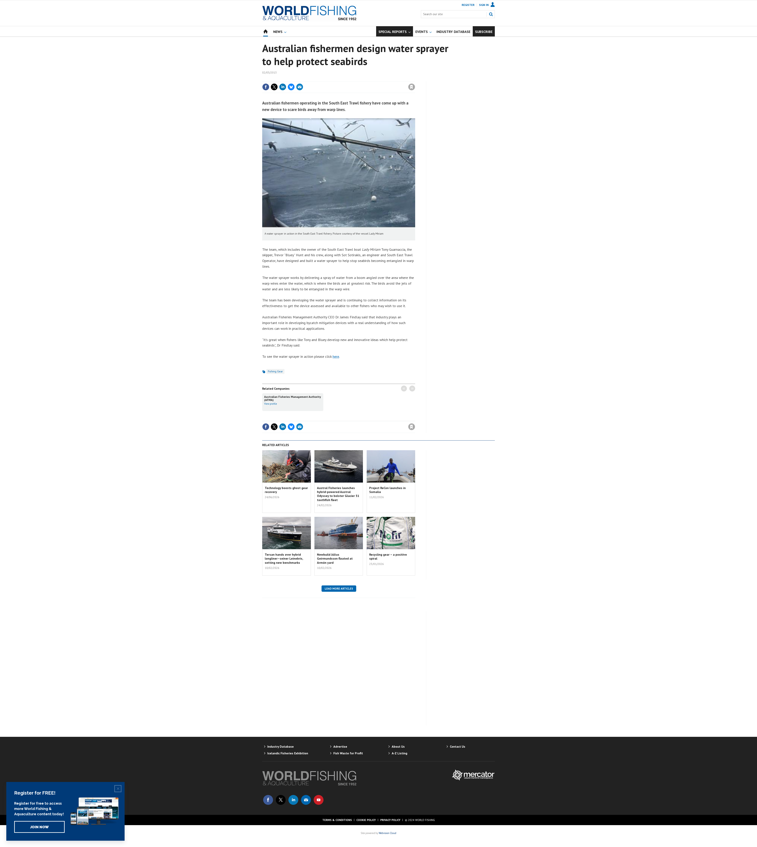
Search (491, 14)
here (336, 356)
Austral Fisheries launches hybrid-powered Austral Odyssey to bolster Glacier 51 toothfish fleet (338, 494)
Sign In (484, 5)
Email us (306, 800)
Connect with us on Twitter (281, 800)
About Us (398, 746)
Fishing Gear (275, 371)
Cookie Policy (366, 820)
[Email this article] (299, 86)
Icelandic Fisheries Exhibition (287, 753)
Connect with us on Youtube (318, 800)
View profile (270, 403)
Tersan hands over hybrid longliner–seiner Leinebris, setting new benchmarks (284, 559)
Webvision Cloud (387, 833)
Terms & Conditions (337, 820)
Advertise (340, 746)
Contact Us (457, 746)
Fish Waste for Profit (348, 753)
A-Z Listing (399, 753)
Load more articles (339, 588)
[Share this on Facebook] (265, 86)
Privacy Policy (390, 820)
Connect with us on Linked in (293, 800)
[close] (415, 79)
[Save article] (411, 86)
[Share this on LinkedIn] (282, 86)
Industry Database (280, 746)
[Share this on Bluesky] (291, 86)
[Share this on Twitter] (274, 86)
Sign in (365, 79)
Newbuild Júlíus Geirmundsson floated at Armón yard (335, 559)
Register (468, 5)
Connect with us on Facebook (268, 800)
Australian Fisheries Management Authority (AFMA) (292, 398)
